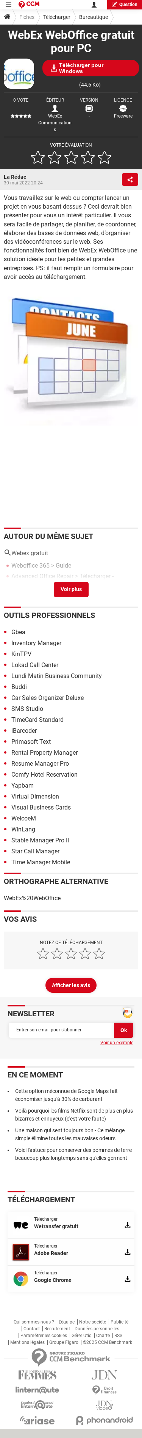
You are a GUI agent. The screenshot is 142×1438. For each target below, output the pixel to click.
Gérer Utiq (82, 1335)
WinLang (23, 829)
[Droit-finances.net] (105, 1390)
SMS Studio (27, 708)
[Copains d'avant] (37, 1405)
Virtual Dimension (35, 796)
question (128, 4)
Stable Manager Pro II (40, 840)
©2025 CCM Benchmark (107, 1342)
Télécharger (56, 17)
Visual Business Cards (41, 807)
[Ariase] (37, 1420)
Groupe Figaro (63, 1342)
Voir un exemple (116, 1042)
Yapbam (22, 785)
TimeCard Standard (37, 719)
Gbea (18, 632)
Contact (31, 1328)
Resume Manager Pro (40, 763)
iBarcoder (24, 730)
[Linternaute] (37, 1390)
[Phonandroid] (105, 1420)
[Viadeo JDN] (105, 1405)
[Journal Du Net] (105, 1375)
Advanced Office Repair (42, 576)
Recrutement (57, 1328)
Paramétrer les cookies (43, 1335)
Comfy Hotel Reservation (44, 774)
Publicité (119, 1322)
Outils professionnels (49, 615)
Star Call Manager (35, 851)
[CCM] (29, 4)
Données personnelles (97, 1328)
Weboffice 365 (30, 565)
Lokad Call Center (34, 665)
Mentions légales (27, 1342)
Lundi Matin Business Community (56, 676)
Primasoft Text (31, 741)
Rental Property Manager (44, 752)
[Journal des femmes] (37, 1375)
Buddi (19, 686)
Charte (103, 1335)
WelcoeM (23, 818)
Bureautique (93, 17)
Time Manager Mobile (40, 862)
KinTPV (21, 654)
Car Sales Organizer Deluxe (47, 697)
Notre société (92, 1322)
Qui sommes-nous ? (34, 1322)
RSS (118, 1335)
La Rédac (15, 177)
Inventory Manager (36, 643)
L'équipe (67, 1322)
